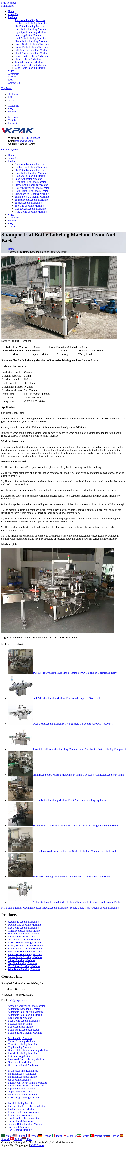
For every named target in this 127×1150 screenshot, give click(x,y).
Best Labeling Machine (20, 1023)
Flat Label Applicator (19, 1056)
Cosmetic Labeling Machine (22, 1044)
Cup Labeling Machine (20, 1047)
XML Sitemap (37, 1145)
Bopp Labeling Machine (20, 1026)
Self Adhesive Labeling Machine (32, 50)
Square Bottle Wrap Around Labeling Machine (94, 907)
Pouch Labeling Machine (21, 1103)
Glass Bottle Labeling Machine (31, 29)
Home (11, 11)
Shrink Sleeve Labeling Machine (32, 53)
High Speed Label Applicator (23, 1065)
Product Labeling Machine (22, 1109)
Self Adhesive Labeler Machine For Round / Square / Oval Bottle (67, 698)
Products (12, 17)
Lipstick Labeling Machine (22, 1088)
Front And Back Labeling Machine (50, 907)
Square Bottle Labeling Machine (31, 56)
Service (12, 76)
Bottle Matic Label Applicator (23, 1029)
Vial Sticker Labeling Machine (30, 65)
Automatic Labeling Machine (30, 20)
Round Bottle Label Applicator (24, 1112)
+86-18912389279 (30, 137)
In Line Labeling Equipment (23, 1070)
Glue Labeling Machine (20, 1062)
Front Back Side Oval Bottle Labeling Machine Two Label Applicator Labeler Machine (78, 774)
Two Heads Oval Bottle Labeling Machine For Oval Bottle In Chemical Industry (75, 672)
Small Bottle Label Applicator (23, 1118)
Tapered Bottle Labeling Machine (25, 1124)
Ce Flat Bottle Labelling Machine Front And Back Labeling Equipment (70, 800)
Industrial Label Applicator (22, 1073)
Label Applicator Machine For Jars (26, 1085)
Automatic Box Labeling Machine (26, 1014)
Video (11, 70)
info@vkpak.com (24, 140)
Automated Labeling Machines (24, 1008)
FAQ (10, 79)
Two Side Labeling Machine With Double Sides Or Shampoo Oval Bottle (71, 876)
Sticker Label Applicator (20, 1121)
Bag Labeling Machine (20, 1017)
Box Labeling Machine (20, 1038)
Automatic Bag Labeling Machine (25, 1011)
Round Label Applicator (20, 1115)
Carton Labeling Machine (21, 1041)
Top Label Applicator (19, 1127)
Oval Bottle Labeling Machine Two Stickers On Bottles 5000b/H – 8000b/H (73, 723)
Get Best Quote (9, 149)
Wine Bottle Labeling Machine (31, 67)
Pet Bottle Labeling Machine (23, 1094)
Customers (13, 73)
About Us (13, 14)
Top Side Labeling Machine (29, 62)
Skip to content (9, 2)
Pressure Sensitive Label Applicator (26, 1106)
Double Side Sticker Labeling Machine (28, 1050)
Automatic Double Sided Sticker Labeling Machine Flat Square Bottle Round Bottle (77, 902)
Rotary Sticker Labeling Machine (32, 44)
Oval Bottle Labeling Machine (30, 38)
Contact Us (14, 82)
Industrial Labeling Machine (22, 1076)
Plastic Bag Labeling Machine (23, 1097)
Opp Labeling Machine (20, 1091)
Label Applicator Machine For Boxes (27, 1082)
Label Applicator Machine (28, 35)
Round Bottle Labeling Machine (31, 47)
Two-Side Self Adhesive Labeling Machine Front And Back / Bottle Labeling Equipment (79, 749)
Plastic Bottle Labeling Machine (31, 41)
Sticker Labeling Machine (28, 59)
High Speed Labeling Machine (31, 32)
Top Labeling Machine (20, 1129)
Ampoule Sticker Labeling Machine (26, 1005)
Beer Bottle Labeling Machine (24, 1020)
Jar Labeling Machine (19, 1079)
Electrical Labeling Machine (22, 1053)
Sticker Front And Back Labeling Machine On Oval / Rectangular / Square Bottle (75, 825)
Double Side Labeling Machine (31, 23)
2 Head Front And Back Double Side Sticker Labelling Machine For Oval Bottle (75, 851)
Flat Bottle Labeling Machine (30, 26)
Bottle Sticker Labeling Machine (25, 1032)
